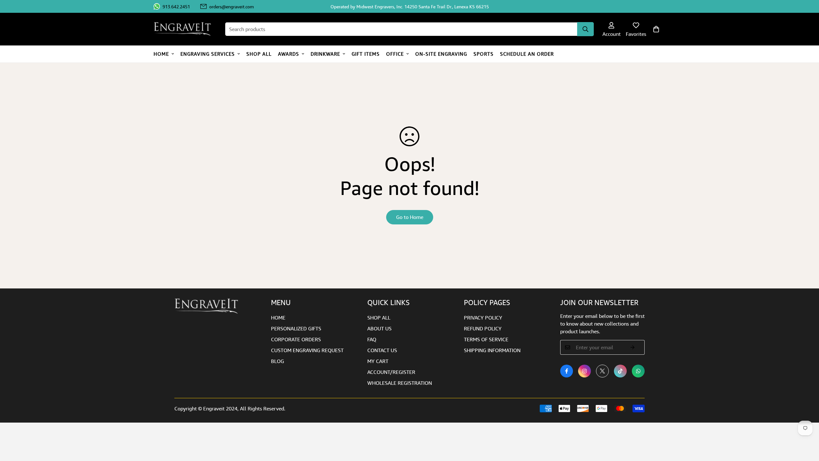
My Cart (377, 361)
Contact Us (382, 350)
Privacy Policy (483, 317)
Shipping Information (492, 350)
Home (161, 54)
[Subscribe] (633, 347)
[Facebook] (566, 371)
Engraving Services (207, 54)
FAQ (371, 339)
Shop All (259, 54)
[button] (656, 29)
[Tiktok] (620, 371)
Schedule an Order (527, 54)
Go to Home (409, 217)
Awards (288, 54)
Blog (277, 361)
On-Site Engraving (441, 54)
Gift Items (366, 54)
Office (395, 54)
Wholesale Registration (399, 383)
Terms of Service (486, 339)
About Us (379, 328)
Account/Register (391, 372)
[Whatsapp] (638, 371)
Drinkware (325, 54)
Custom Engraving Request (307, 350)
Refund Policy (483, 328)
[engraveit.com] (186, 29)
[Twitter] (602, 371)
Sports (483, 54)
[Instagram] (584, 371)
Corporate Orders (296, 339)
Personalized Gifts (296, 328)
